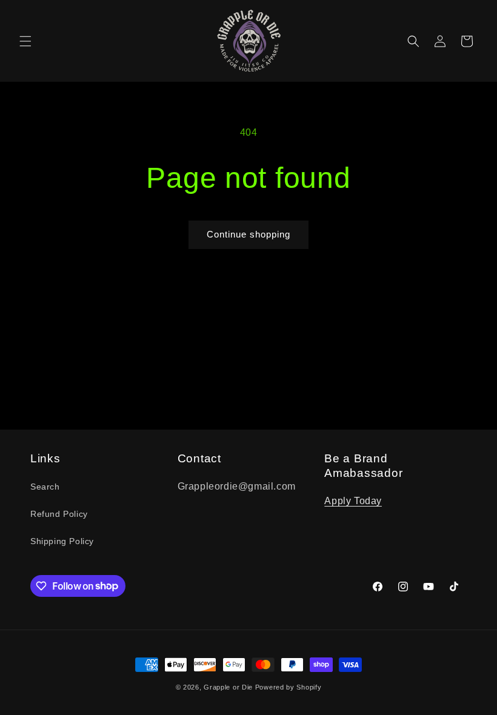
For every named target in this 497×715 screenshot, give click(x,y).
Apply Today (353, 501)
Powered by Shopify (288, 687)
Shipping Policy (62, 541)
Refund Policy (59, 514)
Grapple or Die (228, 687)
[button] (25, 41)
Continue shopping (248, 234)
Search (45, 486)
